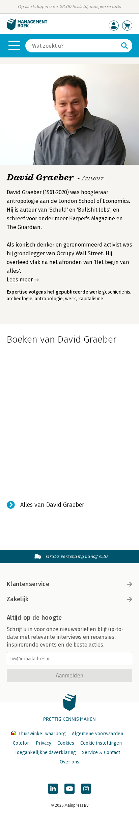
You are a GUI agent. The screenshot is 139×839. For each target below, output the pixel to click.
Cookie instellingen (101, 743)
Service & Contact (101, 752)
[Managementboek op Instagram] (86, 789)
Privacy (43, 743)
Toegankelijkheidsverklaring (45, 752)
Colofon (21, 743)
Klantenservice (28, 584)
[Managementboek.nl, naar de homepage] (27, 29)
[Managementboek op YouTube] (69, 789)
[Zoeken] (124, 45)
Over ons (69, 762)
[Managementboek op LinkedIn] (53, 789)
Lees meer (20, 279)
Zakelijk (17, 599)
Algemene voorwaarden (97, 734)
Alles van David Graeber (52, 505)
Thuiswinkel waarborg (42, 734)
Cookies (65, 743)
